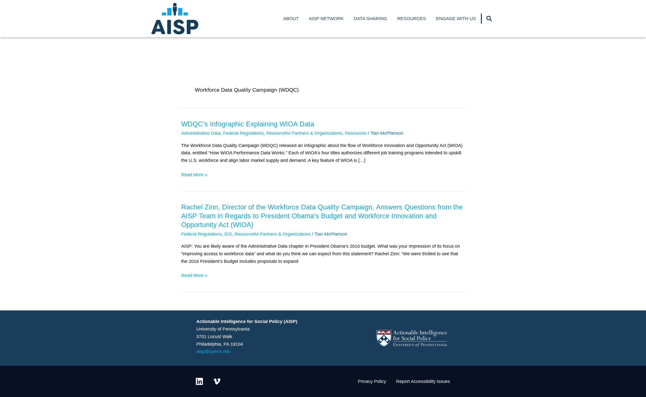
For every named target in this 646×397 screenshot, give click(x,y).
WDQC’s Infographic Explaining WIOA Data (247, 124)
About (291, 18)
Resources (411, 18)
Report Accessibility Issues (423, 381)
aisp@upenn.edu (213, 351)
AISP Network (326, 18)
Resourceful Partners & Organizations (304, 133)
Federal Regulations (243, 133)
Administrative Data (201, 133)
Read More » (194, 174)
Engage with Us (456, 18)
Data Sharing (370, 18)
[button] (489, 19)
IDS (228, 234)
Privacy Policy (372, 381)
